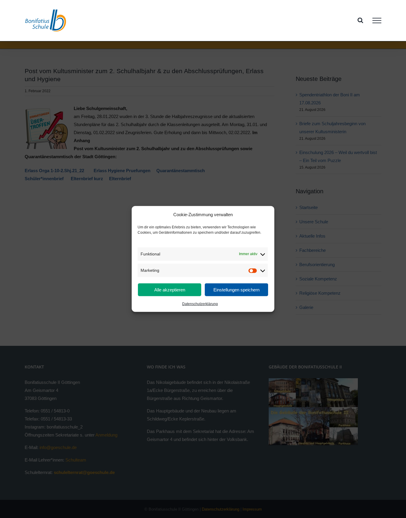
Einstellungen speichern (236, 289)
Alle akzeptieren (169, 289)
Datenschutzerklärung (200, 304)
